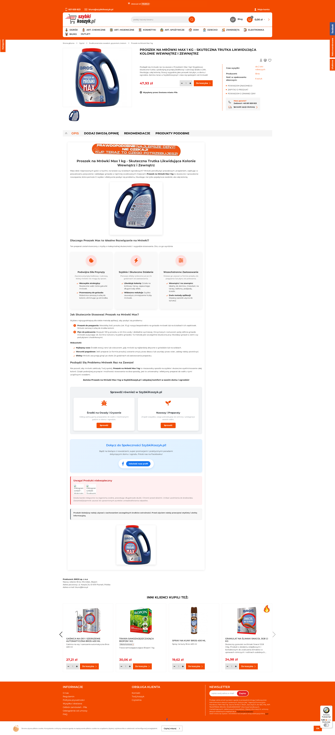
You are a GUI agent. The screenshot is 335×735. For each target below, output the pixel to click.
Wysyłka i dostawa (72, 703)
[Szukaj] (192, 19)
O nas (66, 693)
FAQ (65, 714)
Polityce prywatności (245, 711)
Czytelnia (136, 700)
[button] (274, 634)
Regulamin (68, 696)
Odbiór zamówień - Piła (75, 707)
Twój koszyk (138, 696)
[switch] (326, 725)
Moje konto (264, 9)
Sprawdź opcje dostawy (244, 107)
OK (317, 728)
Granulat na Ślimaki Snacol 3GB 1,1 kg (246, 639)
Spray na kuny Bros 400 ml (189, 640)
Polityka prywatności (74, 700)
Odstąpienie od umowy (75, 711)
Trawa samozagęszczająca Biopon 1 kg (136, 639)
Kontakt (136, 693)
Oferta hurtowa (126, 644)
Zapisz (242, 693)
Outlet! (85, 34)
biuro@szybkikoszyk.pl (101, 9)
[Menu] (330, 707)
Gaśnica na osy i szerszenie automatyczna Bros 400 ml (83, 639)
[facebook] (166, 719)
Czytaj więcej (170, 728)
